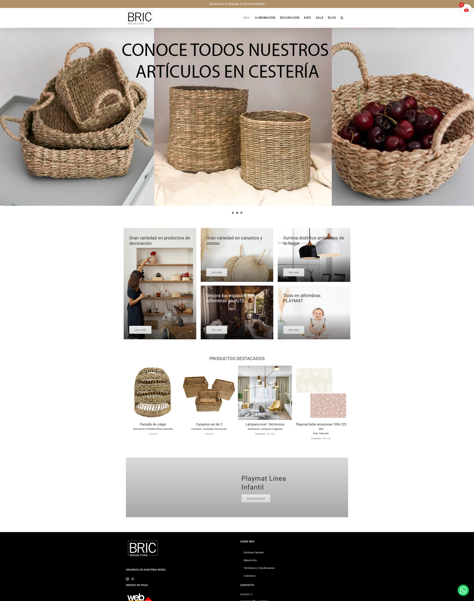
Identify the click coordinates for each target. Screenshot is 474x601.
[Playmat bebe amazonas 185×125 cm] (321, 367)
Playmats (324, 433)
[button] (342, 18)
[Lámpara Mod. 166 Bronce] (265, 367)
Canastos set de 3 (209, 424)
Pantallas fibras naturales (159, 429)
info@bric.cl (246, 594)
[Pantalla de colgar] (153, 367)
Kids (315, 433)
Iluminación (139, 429)
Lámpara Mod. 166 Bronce (265, 424)
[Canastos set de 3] (209, 367)
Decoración (221, 429)
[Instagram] (127, 578)
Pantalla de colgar (153, 424)
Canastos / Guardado (202, 429)
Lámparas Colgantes (272, 429)
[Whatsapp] (133, 578)
